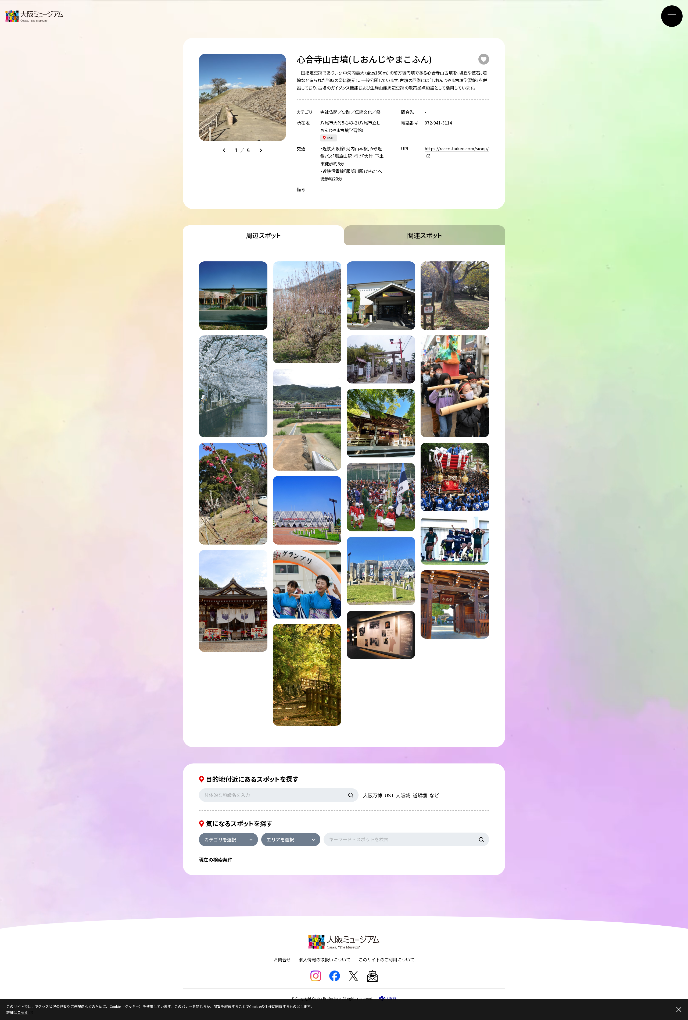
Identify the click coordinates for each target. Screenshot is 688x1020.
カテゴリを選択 (220, 839)
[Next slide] (261, 150)
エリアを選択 (280, 839)
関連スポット (424, 235)
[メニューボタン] (672, 16)
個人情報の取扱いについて (324, 959)
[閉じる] (679, 1009)
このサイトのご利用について (386, 959)
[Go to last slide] (224, 150)
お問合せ (282, 959)
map (331, 138)
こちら (22, 1012)
